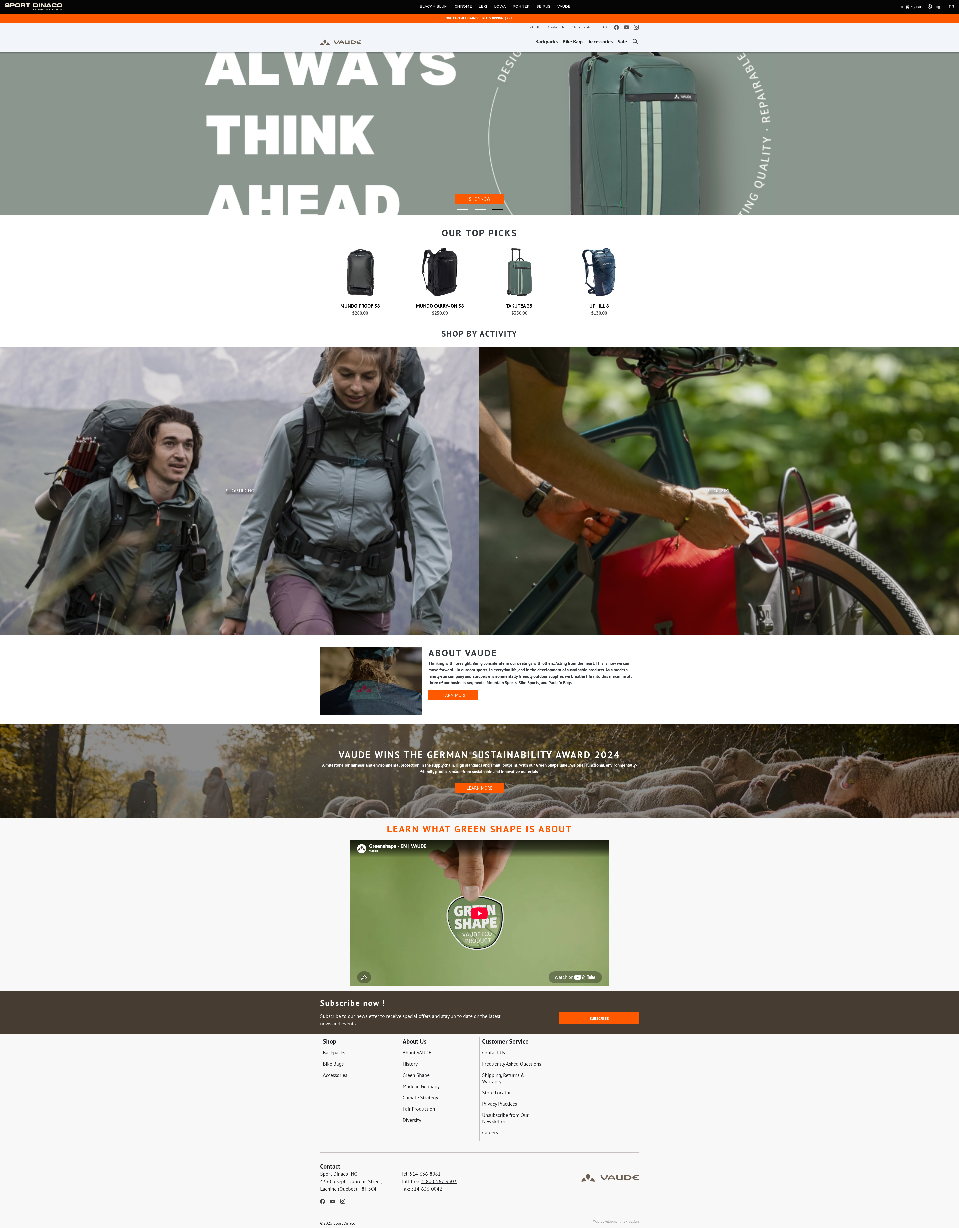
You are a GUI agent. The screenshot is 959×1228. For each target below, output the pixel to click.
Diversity (412, 1120)
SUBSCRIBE (599, 1018)
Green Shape (416, 1075)
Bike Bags (573, 41)
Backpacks (546, 41)
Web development (607, 1221)
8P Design (631, 1221)
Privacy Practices (499, 1104)
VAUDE (563, 6)
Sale (622, 41)
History (410, 1064)
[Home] (340, 42)
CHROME (463, 6)
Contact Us (556, 27)
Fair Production (419, 1109)
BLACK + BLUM (434, 6)
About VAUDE (417, 1053)
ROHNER (521, 6)
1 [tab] (459, 211)
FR (951, 6)
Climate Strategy (420, 1098)
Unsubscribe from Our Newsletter (505, 1118)
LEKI (483, 6)
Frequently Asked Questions (511, 1064)
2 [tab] (477, 211)
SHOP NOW (479, 199)
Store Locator (582, 27)
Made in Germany (421, 1086)
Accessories (600, 41)
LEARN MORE (453, 695)
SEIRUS (543, 6)
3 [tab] (494, 211)
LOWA (500, 6)
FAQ (604, 27)
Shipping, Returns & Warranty (503, 1078)
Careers (490, 1133)
